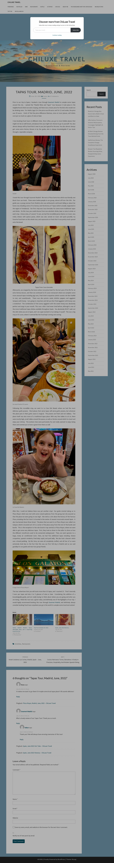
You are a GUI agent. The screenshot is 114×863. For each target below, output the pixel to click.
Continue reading (57, 35)
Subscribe (76, 30)
